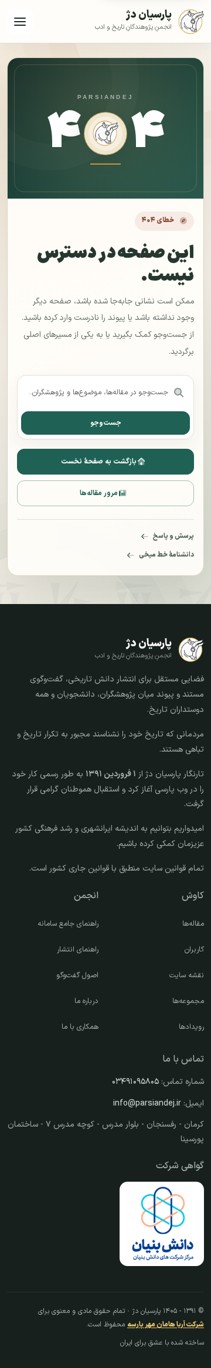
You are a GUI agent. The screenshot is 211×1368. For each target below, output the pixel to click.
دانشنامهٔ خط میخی (166, 555)
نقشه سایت (186, 975)
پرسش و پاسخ (173, 536)
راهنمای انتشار (77, 949)
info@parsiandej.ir (147, 1103)
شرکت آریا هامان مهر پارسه (165, 1324)
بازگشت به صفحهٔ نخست (99, 461)
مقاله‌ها (193, 924)
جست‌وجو (105, 423)
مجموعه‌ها (188, 1001)
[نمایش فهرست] (20, 22)
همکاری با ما (80, 1027)
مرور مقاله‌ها (99, 493)
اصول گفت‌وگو (77, 975)
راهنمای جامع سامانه (68, 924)
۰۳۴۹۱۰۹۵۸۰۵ (135, 1082)
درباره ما (86, 1001)
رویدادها (191, 1027)
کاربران (194, 949)
